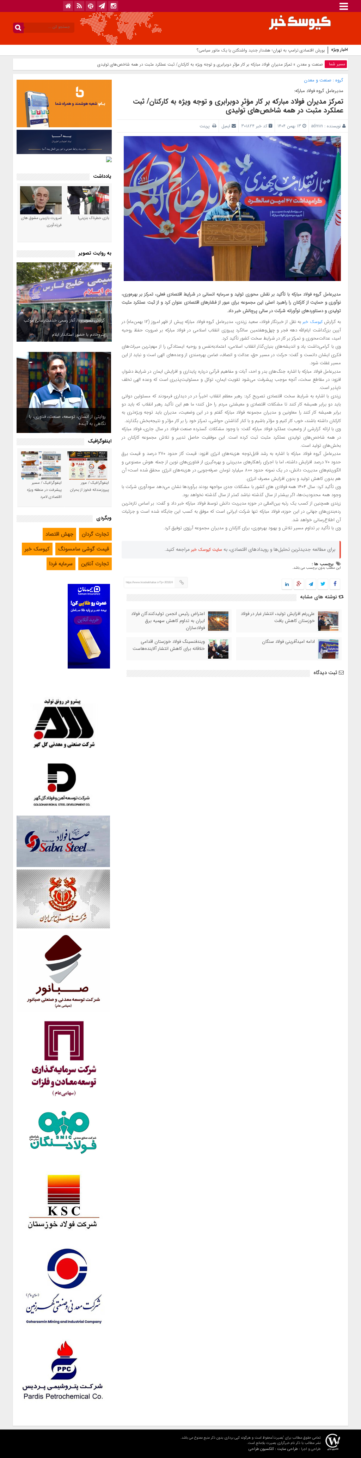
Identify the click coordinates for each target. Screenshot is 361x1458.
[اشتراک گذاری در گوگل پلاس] (298, 584)
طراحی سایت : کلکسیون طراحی (273, 1449)
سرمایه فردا (61, 564)
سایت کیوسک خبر (206, 549)
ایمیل (225, 126)
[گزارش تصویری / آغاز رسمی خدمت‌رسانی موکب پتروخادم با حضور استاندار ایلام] (64, 302)
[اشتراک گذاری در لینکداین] (287, 584)
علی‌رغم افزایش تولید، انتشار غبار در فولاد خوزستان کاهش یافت (278, 617)
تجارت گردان (95, 534)
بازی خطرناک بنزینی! (93, 218)
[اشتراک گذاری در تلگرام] (311, 584)
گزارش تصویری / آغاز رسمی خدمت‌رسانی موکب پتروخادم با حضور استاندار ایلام (64, 327)
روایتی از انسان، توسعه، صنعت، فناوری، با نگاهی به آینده (67, 420)
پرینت (206, 126)
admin (317, 126)
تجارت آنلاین (95, 564)
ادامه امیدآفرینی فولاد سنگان (288, 641)
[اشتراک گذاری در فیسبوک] (334, 584)
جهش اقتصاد (59, 534)
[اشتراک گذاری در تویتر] (322, 584)
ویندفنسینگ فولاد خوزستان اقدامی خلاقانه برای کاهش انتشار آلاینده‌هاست (169, 645)
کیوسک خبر (312, 321)
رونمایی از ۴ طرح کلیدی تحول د (297, 50)
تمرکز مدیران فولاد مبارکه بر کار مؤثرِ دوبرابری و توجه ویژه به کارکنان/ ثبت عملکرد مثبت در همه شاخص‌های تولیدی (238, 106)
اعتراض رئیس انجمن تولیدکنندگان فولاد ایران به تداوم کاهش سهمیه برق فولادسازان (168, 621)
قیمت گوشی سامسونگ (83, 549)
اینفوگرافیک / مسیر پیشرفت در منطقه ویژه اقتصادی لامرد (44, 490)
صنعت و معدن (310, 64)
